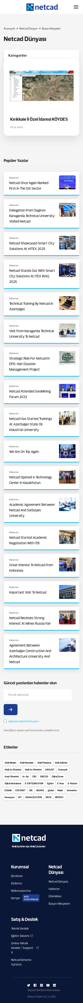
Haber (60, 790)
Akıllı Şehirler (61, 762)
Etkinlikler (55, 896)
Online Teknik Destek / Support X (22, 947)
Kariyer (15, 898)
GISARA (40, 790)
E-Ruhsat (72, 783)
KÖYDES (59, 797)
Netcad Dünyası (28, 28)
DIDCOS (44, 776)
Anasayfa (9, 28)
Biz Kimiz (17, 876)
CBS (34, 776)
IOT (20, 797)
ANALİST (49, 769)
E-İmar (60, 783)
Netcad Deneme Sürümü (21, 962)
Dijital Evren (57, 776)
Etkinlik (8, 790)
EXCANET (20, 790)
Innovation (72, 790)
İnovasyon (10, 797)
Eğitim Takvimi (20, 936)
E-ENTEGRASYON (34, 783)
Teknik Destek (20, 928)
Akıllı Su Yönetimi (13, 769)
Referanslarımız (21, 890)
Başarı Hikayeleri (59, 903)
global (51, 790)
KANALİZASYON (33, 797)
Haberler (54, 889)
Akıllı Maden (10, 762)
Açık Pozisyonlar (31, 898)
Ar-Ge (25, 776)
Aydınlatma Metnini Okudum (23, 721)
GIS (31, 790)
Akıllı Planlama (44, 762)
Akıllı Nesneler (27, 762)
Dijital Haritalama (13, 783)
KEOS (48, 797)
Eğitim (50, 783)
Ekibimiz (16, 883)
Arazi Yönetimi (12, 776)
